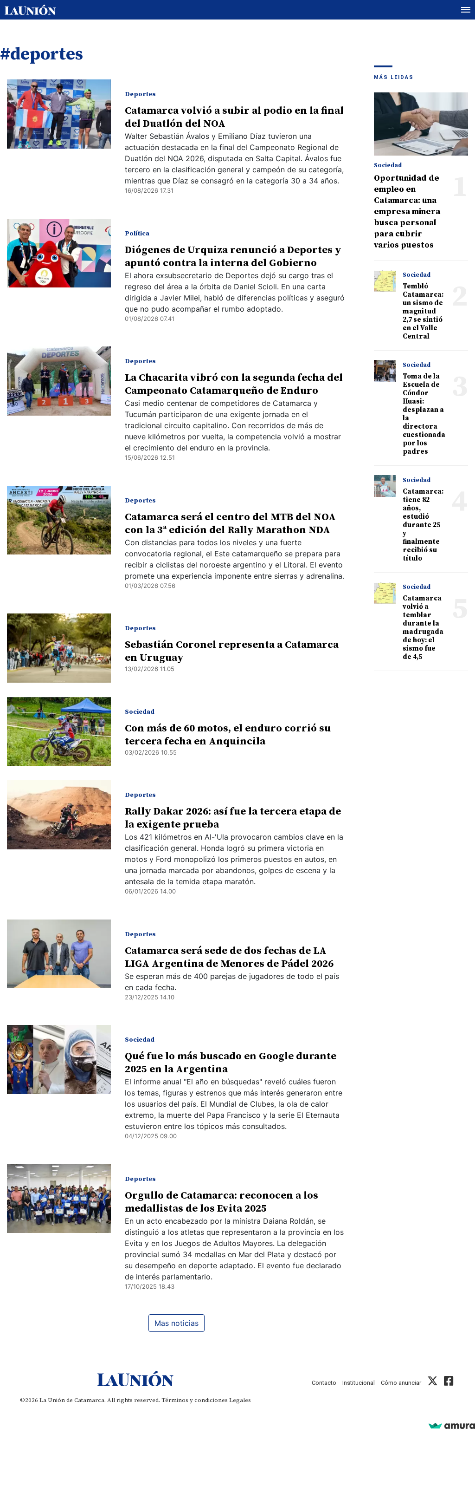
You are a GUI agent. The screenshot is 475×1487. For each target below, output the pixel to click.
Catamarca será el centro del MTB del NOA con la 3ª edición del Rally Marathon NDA (230, 523)
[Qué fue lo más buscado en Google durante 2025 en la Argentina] (59, 1059)
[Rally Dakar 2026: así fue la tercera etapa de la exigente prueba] (59, 814)
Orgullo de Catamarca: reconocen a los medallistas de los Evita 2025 (221, 1202)
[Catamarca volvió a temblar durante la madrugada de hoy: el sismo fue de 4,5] (385, 593)
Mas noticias (176, 1323)
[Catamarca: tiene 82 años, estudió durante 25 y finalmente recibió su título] (385, 486)
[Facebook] (448, 1382)
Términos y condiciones (194, 1400)
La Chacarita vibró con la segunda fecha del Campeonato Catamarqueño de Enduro (234, 384)
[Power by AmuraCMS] (452, 1425)
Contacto (324, 1382)
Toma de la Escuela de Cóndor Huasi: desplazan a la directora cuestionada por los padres (424, 414)
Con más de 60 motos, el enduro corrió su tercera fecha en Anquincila (228, 735)
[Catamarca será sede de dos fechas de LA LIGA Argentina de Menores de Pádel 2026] (59, 954)
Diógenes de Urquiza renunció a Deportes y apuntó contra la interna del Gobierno (233, 256)
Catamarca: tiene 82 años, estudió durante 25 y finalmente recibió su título (423, 525)
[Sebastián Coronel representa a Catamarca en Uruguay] (59, 648)
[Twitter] (432, 1382)
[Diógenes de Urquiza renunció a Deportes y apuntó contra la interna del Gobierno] (59, 253)
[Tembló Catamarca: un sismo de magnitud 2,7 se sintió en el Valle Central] (385, 281)
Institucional (358, 1382)
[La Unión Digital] (30, 10)
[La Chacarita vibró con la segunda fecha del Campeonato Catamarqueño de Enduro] (59, 381)
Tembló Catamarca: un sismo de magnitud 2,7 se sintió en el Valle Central (423, 311)
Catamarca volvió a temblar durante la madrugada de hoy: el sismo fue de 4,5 (423, 627)
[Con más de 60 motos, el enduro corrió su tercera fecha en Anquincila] (59, 731)
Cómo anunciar (401, 1382)
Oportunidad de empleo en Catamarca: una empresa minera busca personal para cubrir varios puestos (407, 211)
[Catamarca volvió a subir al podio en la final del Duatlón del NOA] (59, 114)
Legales (240, 1400)
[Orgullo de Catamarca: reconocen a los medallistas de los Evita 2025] (59, 1198)
